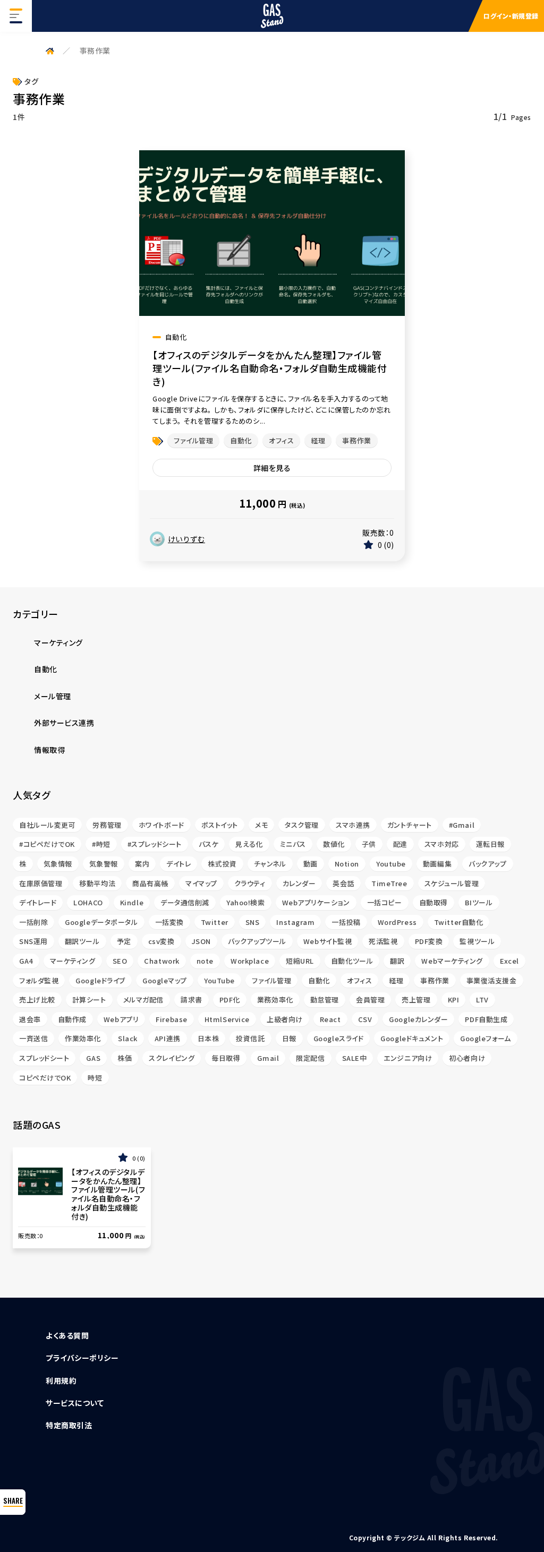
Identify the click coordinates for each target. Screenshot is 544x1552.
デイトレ (178, 864)
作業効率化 (83, 1038)
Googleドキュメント (411, 1038)
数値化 (334, 844)
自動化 (241, 440)
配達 (400, 844)
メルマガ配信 (143, 999)
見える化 (248, 844)
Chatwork (161, 961)
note (205, 961)
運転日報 (490, 844)
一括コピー (384, 902)
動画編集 (437, 864)
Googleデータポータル (101, 922)
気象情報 (58, 864)
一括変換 (169, 922)
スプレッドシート (44, 1058)
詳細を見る (272, 467)
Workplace (250, 961)
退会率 (30, 1019)
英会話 (343, 883)
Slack (128, 1038)
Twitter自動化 (458, 922)
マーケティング (73, 961)
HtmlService (227, 1019)
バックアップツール (257, 941)
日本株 (208, 1038)
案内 (142, 864)
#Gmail (461, 825)
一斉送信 (33, 1038)
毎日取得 (225, 1058)
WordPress (397, 922)
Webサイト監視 (327, 941)
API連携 (168, 1038)
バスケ (209, 844)
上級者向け (285, 1019)
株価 (124, 1058)
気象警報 (103, 864)
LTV (482, 999)
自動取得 (433, 902)
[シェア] (13, 1502)
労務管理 (106, 825)
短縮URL (300, 961)
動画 (310, 864)
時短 (95, 1078)
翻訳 (397, 961)
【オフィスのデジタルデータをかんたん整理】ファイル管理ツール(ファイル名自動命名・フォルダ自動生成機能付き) (269, 368)
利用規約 (61, 1380)
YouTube (219, 980)
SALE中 (354, 1058)
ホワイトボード (161, 825)
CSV (365, 1019)
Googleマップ (164, 980)
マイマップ (201, 883)
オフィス (281, 440)
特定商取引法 (69, 1425)
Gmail (268, 1058)
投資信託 (250, 1038)
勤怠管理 (324, 999)
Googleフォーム (485, 1038)
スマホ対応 (441, 844)
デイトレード (37, 902)
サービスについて (75, 1402)
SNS (252, 922)
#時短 (101, 844)
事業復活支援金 (491, 980)
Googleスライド (338, 1038)
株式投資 (222, 864)
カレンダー (299, 883)
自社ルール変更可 (47, 825)
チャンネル (270, 864)
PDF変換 (429, 941)
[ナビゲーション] (16, 16)
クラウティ (250, 883)
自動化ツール (352, 961)
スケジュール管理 (451, 883)
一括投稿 (346, 922)
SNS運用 (33, 941)
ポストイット (219, 825)
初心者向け (467, 1058)
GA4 (26, 961)
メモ (261, 825)
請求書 (191, 999)
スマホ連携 (353, 825)
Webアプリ (121, 1019)
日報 (289, 1038)
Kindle (131, 902)
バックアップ (487, 864)
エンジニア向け (408, 1058)
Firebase (171, 1019)
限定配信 (310, 1058)
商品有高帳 (150, 883)
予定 (124, 941)
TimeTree (389, 883)
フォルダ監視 (38, 980)
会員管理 (370, 999)
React (330, 1019)
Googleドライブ (100, 980)
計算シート (89, 999)
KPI (454, 999)
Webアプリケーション (316, 902)
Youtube (391, 864)
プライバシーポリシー (82, 1357)
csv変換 (161, 941)
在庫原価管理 (40, 883)
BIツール (479, 902)
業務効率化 (275, 999)
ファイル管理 (193, 440)
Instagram (295, 922)
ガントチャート (409, 825)
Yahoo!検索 (245, 902)
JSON (201, 941)
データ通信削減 (184, 902)
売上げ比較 (37, 999)
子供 (369, 844)
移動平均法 (97, 883)
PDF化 (229, 999)
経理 (318, 440)
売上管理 (416, 999)
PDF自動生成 (486, 1019)
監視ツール (477, 941)
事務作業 (356, 440)
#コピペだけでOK (47, 844)
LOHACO (88, 902)
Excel (509, 961)
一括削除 (33, 922)
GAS (93, 1058)
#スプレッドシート (155, 844)
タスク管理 (302, 825)
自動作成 (72, 1019)
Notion (347, 864)
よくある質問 (67, 1335)
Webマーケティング (452, 961)
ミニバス (293, 844)
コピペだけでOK (45, 1078)
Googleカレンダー (418, 1019)
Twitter (214, 922)
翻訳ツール (82, 941)
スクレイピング (171, 1058)
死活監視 (383, 941)
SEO (120, 961)
